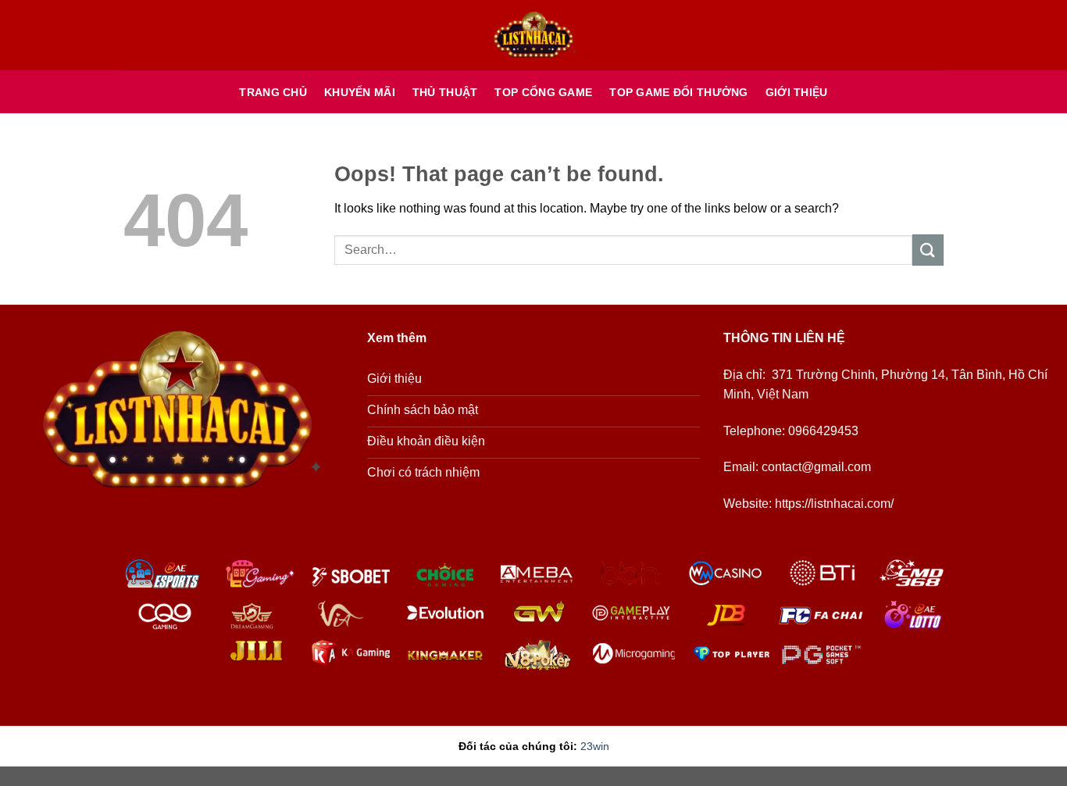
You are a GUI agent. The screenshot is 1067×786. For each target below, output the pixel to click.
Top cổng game (543, 92)
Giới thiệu (796, 92)
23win (594, 746)
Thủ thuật (445, 92)
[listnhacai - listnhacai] (533, 35)
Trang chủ (273, 92)
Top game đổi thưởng (678, 92)
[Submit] (928, 249)
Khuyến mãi (359, 92)
